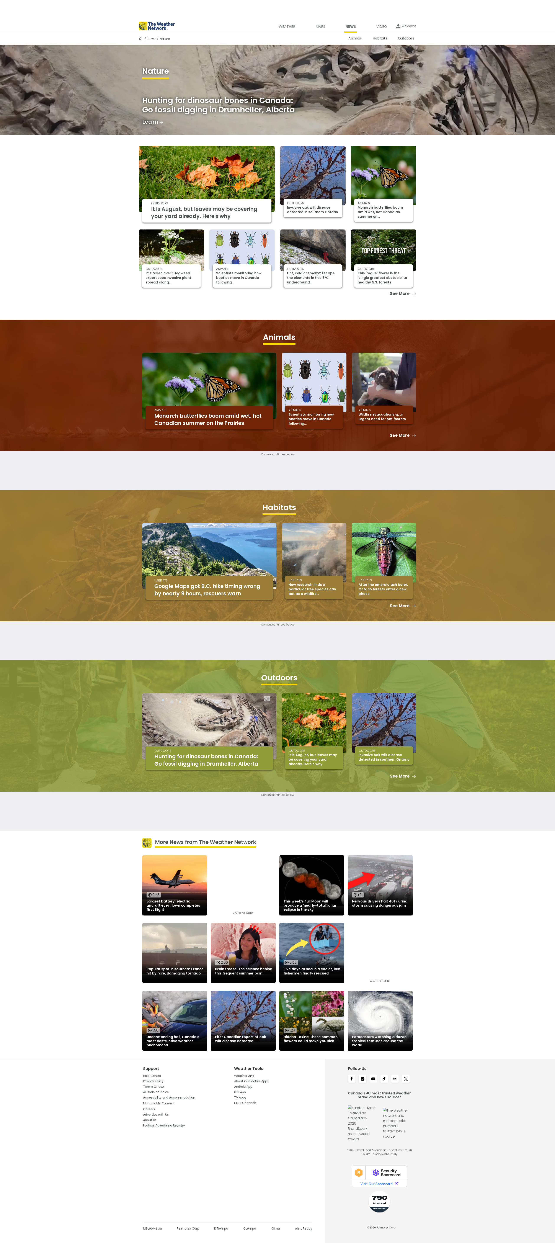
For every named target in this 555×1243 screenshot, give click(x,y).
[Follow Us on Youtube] (373, 1079)
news (151, 39)
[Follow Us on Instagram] (362, 1079)
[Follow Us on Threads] (395, 1079)
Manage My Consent (159, 1103)
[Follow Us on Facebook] (351, 1079)
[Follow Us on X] (405, 1079)
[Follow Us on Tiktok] (384, 1079)
